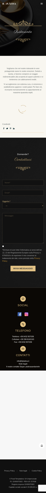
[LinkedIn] (14, 128)
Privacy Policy (9, 471)
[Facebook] (4, 128)
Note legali (23, 471)
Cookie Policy (37, 471)
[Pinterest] (10, 128)
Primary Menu (42, 3)
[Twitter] (7, 128)
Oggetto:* (6, 201)
